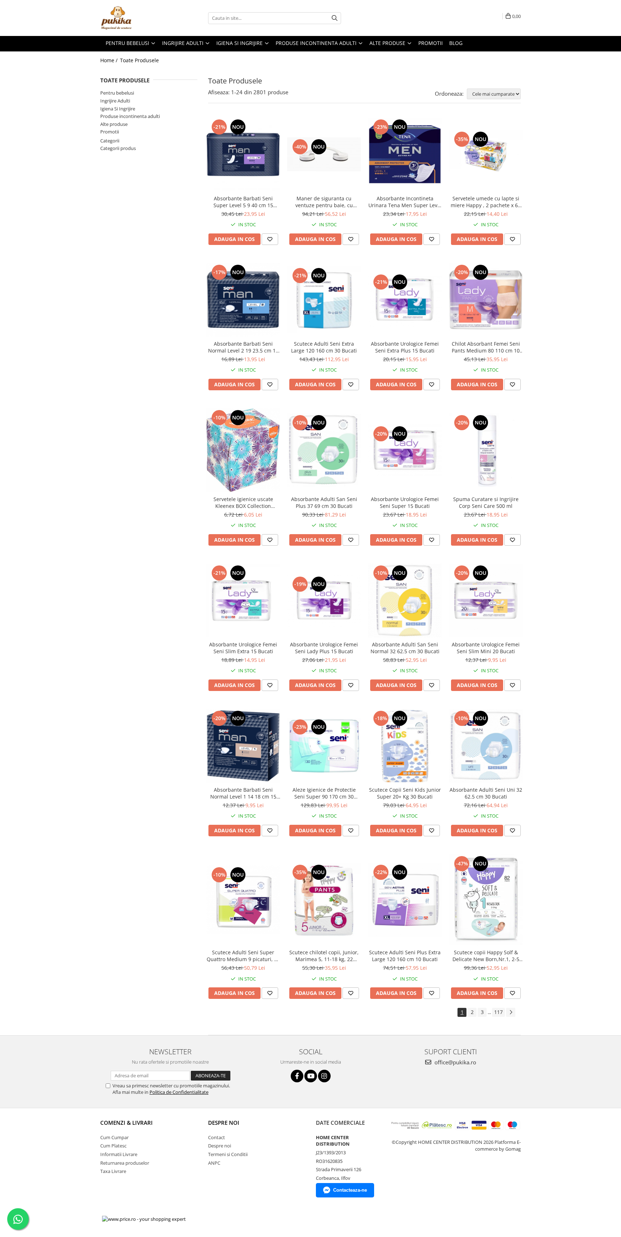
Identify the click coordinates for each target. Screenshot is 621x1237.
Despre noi (219, 1145)
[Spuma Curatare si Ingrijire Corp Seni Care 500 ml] (486, 450)
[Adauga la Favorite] (270, 239)
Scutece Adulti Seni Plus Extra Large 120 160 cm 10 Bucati (405, 956)
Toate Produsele (139, 60)
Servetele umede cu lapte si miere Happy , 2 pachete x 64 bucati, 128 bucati (486, 202)
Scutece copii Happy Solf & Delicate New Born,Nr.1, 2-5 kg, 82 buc (485, 956)
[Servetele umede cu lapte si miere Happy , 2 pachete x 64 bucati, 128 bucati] (486, 154)
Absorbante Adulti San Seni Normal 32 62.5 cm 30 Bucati (405, 648)
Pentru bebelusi (117, 93)
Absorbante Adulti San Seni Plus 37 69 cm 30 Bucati (324, 502)
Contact (216, 1137)
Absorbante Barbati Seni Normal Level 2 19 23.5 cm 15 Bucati (243, 347)
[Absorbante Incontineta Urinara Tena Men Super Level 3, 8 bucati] (405, 154)
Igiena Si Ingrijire (117, 108)
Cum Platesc (113, 1145)
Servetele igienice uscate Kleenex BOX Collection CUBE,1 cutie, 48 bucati (243, 502)
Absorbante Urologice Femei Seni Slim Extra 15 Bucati (243, 648)
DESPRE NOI (223, 1122)
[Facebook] (297, 1076)
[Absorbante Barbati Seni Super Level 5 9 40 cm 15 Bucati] (243, 154)
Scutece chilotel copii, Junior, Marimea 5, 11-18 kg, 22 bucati (324, 956)
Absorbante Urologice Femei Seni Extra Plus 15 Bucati (405, 347)
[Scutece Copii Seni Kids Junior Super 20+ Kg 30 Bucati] (405, 746)
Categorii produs (118, 148)
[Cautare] (334, 18)
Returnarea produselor (124, 1163)
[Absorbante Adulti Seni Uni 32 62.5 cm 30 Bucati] (486, 746)
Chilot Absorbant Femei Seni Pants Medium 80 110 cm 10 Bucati (486, 347)
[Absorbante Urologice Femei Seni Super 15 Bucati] (405, 450)
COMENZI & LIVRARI (126, 1122)
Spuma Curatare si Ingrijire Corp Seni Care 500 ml (486, 502)
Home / (109, 60)
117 (498, 1012)
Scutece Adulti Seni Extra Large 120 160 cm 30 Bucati (324, 347)
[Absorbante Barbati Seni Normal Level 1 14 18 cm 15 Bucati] (243, 746)
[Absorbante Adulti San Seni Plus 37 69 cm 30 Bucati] (324, 450)
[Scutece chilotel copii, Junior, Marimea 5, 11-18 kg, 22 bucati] (324, 900)
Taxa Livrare (113, 1171)
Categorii (109, 140)
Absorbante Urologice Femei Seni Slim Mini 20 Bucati (486, 648)
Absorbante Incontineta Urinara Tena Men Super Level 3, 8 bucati (405, 202)
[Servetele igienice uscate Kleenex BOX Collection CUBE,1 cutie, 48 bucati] (243, 450)
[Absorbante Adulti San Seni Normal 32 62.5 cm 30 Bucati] (405, 600)
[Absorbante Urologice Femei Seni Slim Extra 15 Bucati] (243, 600)
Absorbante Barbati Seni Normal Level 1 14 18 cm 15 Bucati (243, 793)
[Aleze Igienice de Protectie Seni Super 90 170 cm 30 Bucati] (324, 746)
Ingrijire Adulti (115, 100)
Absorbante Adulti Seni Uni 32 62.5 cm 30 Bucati (486, 793)
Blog (456, 43)
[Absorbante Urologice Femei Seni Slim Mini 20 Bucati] (486, 600)
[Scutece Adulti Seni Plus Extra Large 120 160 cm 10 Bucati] (405, 900)
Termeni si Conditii (228, 1154)
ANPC (214, 1163)
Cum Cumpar (114, 1137)
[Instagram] (324, 1076)
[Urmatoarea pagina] (510, 1012)
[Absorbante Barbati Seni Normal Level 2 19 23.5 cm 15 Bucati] (243, 300)
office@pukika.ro (454, 1062)
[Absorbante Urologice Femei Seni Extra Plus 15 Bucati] (405, 299)
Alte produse (114, 124)
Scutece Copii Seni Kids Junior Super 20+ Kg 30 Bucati (405, 793)
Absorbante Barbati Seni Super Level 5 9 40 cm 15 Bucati (243, 202)
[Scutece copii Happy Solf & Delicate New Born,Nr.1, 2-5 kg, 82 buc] (486, 899)
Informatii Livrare (118, 1154)
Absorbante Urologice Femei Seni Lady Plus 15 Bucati (324, 648)
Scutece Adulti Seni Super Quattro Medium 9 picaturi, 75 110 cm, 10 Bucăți (243, 956)
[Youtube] (310, 1076)
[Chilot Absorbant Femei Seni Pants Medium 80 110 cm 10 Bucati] (486, 300)
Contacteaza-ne (350, 1190)
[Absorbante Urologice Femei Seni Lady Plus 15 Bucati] (324, 601)
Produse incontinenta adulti (130, 116)
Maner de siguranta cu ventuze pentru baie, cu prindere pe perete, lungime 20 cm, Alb (324, 202)
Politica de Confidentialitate (179, 1092)
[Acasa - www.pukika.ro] (136, 18)
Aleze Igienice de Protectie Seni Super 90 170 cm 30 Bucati (324, 793)
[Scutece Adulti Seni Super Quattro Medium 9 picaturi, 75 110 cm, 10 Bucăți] (243, 899)
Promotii (109, 131)
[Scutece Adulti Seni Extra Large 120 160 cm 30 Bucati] (324, 299)
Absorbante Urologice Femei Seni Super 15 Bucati (405, 502)
